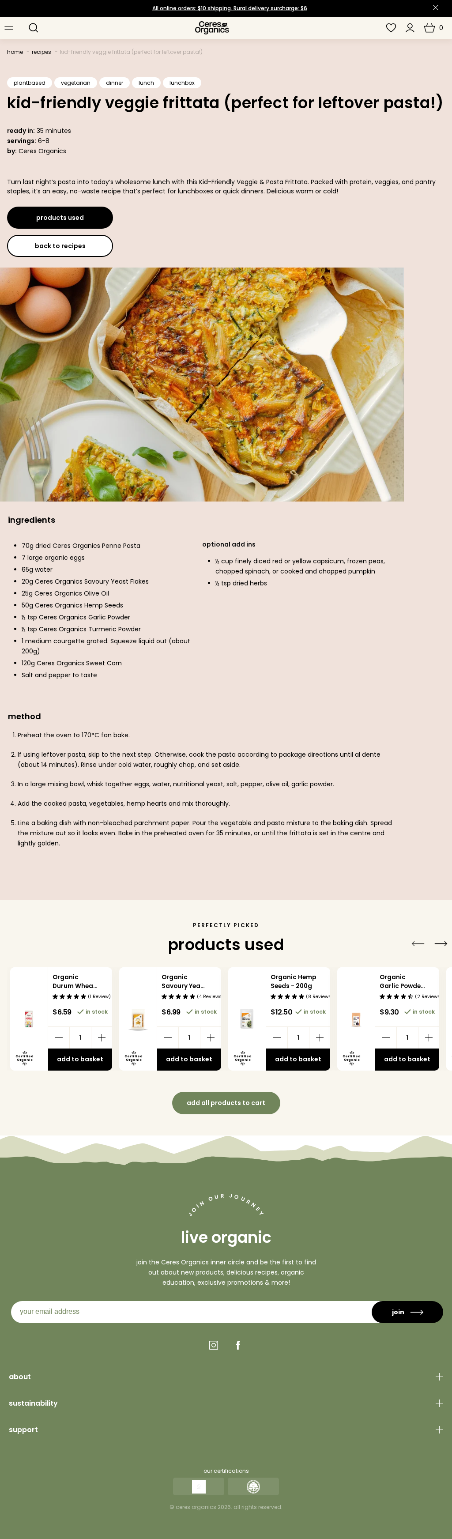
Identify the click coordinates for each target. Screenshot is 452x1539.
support (23, 1430)
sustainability (33, 1403)
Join (398, 1312)
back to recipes (60, 245)
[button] (33, 28)
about (20, 1377)
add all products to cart (226, 1102)
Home (15, 52)
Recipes (41, 52)
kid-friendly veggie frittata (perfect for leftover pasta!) (131, 52)
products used (60, 217)
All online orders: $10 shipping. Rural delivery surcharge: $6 (229, 8)
